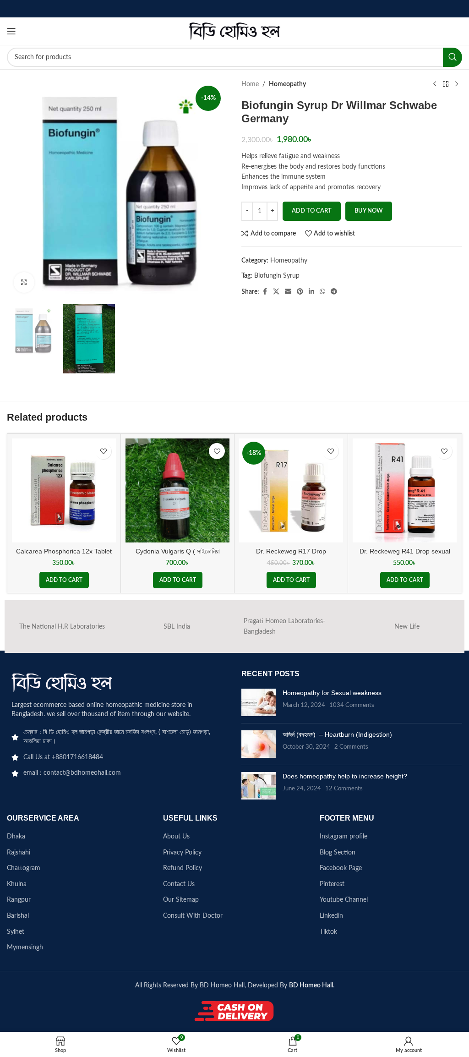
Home (250, 84)
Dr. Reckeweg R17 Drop (291, 551)
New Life (407, 627)
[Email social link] (288, 291)
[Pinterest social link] (300, 291)
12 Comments (344, 788)
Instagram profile (343, 836)
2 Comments (351, 747)
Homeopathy (287, 84)
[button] (64, 580)
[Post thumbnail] (258, 702)
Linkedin (331, 916)
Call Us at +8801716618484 (63, 757)
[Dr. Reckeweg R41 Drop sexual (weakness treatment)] (405, 490)
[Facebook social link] (264, 291)
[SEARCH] (452, 57)
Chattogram (23, 868)
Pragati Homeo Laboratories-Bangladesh (284, 626)
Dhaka (16, 836)
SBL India (177, 627)
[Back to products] (445, 84)
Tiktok (328, 932)
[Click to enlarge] (24, 282)
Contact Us (179, 884)
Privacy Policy (182, 852)
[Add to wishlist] (103, 451)
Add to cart (312, 211)
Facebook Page (341, 868)
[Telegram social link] (334, 291)
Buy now (368, 211)
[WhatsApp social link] (322, 291)
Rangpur (19, 900)
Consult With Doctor (193, 916)
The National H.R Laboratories (62, 627)
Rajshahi (18, 852)
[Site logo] (234, 31)
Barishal (18, 916)
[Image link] (61, 682)
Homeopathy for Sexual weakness (332, 692)
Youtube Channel (344, 900)
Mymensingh (25, 947)
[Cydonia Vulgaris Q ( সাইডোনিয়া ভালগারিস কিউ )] (177, 490)
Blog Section (337, 852)
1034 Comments (351, 705)
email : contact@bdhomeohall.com (72, 773)
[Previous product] (434, 84)
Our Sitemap (181, 900)
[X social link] (276, 291)
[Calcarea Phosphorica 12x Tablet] (64, 490)
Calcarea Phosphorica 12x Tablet (64, 551)
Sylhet (15, 932)
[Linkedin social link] (311, 291)
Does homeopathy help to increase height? (345, 776)
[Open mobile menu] (11, 31)
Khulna (17, 884)
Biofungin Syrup (277, 276)
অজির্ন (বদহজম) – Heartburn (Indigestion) (337, 734)
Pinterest (332, 884)
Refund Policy (182, 868)
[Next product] (456, 84)
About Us (176, 836)
